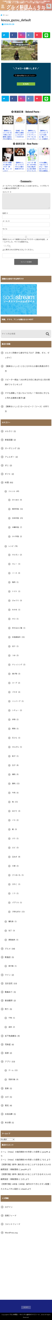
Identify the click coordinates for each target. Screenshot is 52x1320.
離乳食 (11, 921)
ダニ (7, 466)
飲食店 (8, 957)
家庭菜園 (9, 440)
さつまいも (16, 875)
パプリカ (15, 903)
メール (6, 221)
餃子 (13, 756)
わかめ (14, 610)
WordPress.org (11, 1233)
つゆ (13, 655)
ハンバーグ (16, 701)
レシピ (11, 546)
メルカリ (9, 431)
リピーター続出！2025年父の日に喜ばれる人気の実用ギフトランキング (31, 168)
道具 (10, 1027)
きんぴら (15, 747)
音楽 (7, 1088)
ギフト (8, 474)
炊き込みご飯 (17, 628)
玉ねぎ (14, 857)
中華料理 (15, 527)
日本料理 (15, 518)
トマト (14, 591)
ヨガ (7, 1097)
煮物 (13, 729)
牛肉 (13, 793)
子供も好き (16, 912)
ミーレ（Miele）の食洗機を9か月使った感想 (20, 1152)
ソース (14, 573)
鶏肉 (13, 774)
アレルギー (10, 457)
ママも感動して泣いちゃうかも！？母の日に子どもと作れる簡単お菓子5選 (43, 168)
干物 (10, 1018)
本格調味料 (16, 637)
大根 (13, 866)
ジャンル (11, 491)
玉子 (13, 765)
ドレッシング (17, 665)
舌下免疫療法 (10, 1036)
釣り (7, 1009)
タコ (13, 619)
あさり (14, 811)
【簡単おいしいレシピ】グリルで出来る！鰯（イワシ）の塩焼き (43, 135)
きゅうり (15, 600)
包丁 (10, 931)
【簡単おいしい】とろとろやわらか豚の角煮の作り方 (19, 166)
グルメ (8, 949)
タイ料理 (15, 536)
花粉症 (8, 1045)
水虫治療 (9, 1114)
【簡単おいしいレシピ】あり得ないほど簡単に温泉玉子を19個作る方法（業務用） (8, 136)
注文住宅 (9, 984)
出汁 (13, 646)
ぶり (13, 838)
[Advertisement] (26, 1267)
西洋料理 (15, 509)
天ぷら (14, 738)
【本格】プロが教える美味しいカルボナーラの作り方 (19, 134)
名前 (5, 213)
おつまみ (15, 500)
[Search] (47, 334)
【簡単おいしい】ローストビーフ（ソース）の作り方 (27, 409)
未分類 (8, 1123)
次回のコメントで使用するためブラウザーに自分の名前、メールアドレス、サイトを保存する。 (25, 241)
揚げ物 (14, 674)
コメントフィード (12, 1224)
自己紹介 (26, 1307)
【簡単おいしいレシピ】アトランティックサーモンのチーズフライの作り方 (31, 136)
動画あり (9, 992)
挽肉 (13, 582)
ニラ (13, 893)
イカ (13, 820)
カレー (14, 564)
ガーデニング (10, 448)
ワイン (8, 975)
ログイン (9, 1207)
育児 (7, 1106)
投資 (7, 1053)
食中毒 (11, 966)
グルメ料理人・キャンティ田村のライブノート (26, 9)
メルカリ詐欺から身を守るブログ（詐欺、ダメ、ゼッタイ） (7, 167)
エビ (13, 848)
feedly (26, 84)
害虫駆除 (9, 1001)
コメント (6, 192)
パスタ (14, 692)
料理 (7, 483)
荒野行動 (11, 1079)
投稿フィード (10, 1216)
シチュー (15, 710)
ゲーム (11, 1070)
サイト (4, 229)
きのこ (14, 884)
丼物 (13, 719)
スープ (14, 683)
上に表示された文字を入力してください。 (18, 250)
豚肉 (13, 784)
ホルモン (15, 555)
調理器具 (11, 940)
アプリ (8, 1062)
